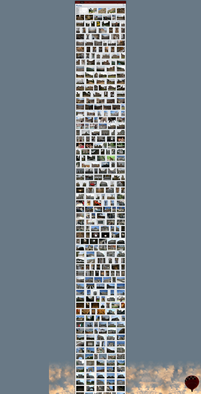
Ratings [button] (90, 2)
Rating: (77, 9)
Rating (86, 13)
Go (86, 11)
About (95, 2)
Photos (82, 2)
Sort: (77, 13)
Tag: (77, 8)
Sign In (124, 5)
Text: (77, 11)
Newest (81, 13)
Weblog (78, 2)
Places (86, 2)
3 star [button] (80, 9)
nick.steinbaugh (119, 2)
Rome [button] (80, 8)
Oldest (83, 13)
